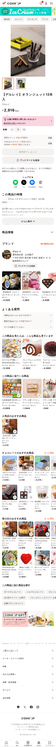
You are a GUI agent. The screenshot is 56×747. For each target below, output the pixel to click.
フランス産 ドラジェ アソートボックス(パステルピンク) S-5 (31, 403)
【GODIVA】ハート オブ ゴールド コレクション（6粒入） (25, 475)
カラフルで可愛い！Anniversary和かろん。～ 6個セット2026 (11, 362)
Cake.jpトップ (7, 643)
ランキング (32, 19)
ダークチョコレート (12, 592)
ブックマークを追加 (29, 160)
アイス (45, 19)
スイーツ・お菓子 (23, 643)
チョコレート (39, 643)
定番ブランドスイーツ (13, 603)
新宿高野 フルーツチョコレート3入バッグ (42, 504)
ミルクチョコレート (34, 592)
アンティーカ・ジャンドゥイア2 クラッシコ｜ (42, 475)
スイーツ (19, 19)
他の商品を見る (47, 244)
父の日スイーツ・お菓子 (14, 597)
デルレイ (5, 104)
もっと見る (49, 453)
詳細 (50, 137)
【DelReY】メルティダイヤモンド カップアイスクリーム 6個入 (11, 295)
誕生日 (7, 19)
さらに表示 (26, 221)
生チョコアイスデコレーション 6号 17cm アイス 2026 (42, 569)
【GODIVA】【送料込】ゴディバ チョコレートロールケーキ (9, 438)
